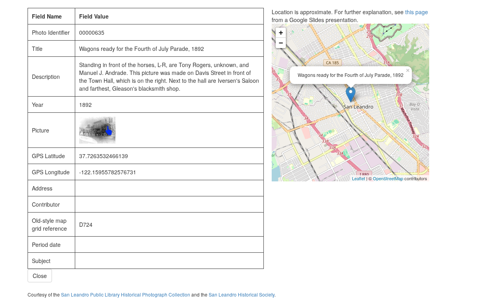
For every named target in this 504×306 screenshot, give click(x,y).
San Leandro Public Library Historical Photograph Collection (125, 294)
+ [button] (281, 32)
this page (416, 12)
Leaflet (358, 178)
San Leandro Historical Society (241, 294)
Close (40, 276)
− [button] (281, 43)
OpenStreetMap (388, 178)
